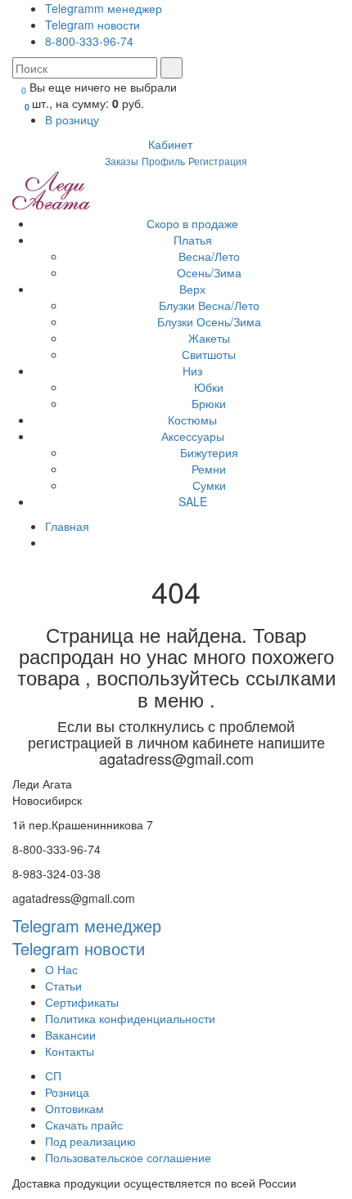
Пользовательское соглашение (128, 1157)
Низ (192, 370)
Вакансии (70, 1034)
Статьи (63, 985)
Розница (67, 1092)
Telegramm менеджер (103, 8)
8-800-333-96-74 (89, 41)
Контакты (69, 1051)
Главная (67, 526)
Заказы (121, 161)
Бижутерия (209, 452)
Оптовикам (74, 1108)
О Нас (61, 969)
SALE (192, 501)
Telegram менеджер (86, 925)
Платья (193, 239)
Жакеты (209, 338)
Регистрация (217, 161)
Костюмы (192, 419)
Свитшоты (209, 354)
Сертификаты (82, 1002)
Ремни (209, 468)
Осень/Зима (209, 272)
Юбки (208, 387)
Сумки (209, 485)
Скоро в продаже (192, 223)
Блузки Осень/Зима (209, 321)
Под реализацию (90, 1141)
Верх (192, 289)
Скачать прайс (84, 1124)
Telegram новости (92, 24)
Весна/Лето (209, 256)
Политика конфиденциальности (130, 1018)
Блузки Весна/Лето (209, 305)
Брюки (209, 403)
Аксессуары (192, 436)
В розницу (73, 119)
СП (53, 1075)
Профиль (163, 161)
